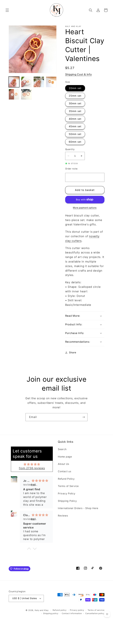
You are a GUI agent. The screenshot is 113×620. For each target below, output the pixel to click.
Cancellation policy (94, 613)
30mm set (75, 103)
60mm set (75, 141)
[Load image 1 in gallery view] (14, 82)
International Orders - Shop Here (78, 508)
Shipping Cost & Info (78, 74)
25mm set (75, 95)
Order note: (71, 168)
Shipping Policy (67, 500)
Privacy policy (77, 610)
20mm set (75, 88)
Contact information (72, 613)
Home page (65, 456)
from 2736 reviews (32, 468)
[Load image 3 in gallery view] (38, 82)
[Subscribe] (83, 417)
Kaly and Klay (42, 610)
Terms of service (96, 610)
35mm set (75, 111)
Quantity (70, 149)
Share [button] (72, 352)
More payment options (85, 207)
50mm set (75, 134)
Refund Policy (66, 478)
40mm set (75, 118)
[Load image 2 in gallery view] (26, 82)
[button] (7, 10)
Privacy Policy (66, 493)
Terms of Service (68, 486)
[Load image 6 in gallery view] (26, 94)
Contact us (64, 471)
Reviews (63, 515)
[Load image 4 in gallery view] (51, 82)
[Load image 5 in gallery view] (14, 94)
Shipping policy (50, 613)
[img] (32, 464)
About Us (63, 463)
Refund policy (59, 610)
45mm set (75, 126)
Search (62, 449)
